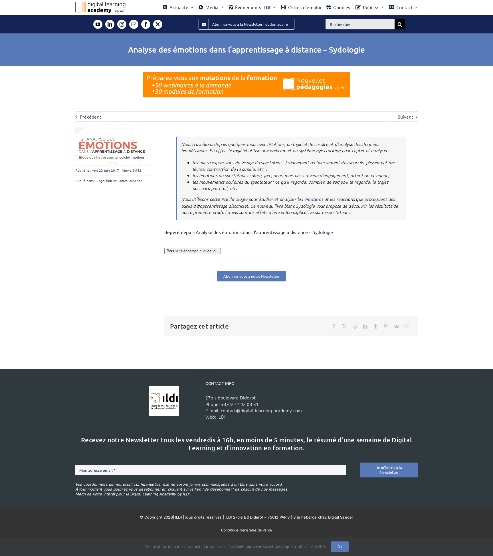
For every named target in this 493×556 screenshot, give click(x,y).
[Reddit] (355, 326)
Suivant (405, 116)
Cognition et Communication (119, 180)
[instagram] (121, 24)
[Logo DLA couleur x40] (100, 4)
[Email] (407, 326)
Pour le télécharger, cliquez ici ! (193, 251)
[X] (344, 326)
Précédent (90, 116)
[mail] (133, 24)
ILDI (221, 416)
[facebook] (145, 24)
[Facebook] (334, 326)
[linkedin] (109, 24)
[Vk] (396, 326)
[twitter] (157, 24)
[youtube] (97, 24)
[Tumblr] (375, 326)
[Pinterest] (386, 326)
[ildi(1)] (164, 388)
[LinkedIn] (365, 326)
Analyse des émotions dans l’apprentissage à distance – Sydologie (264, 232)
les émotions (310, 199)
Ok (340, 546)
